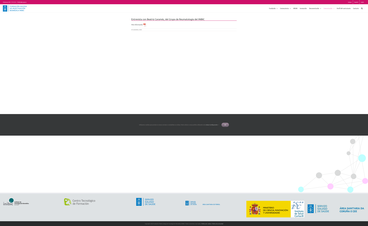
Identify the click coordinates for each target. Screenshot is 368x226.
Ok (225, 125)
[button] (362, 8)
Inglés (362, 2)
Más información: (137, 24)
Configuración (214, 125)
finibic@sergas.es (21, 2)
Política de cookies (206, 223)
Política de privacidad (217, 223)
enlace (207, 125)
